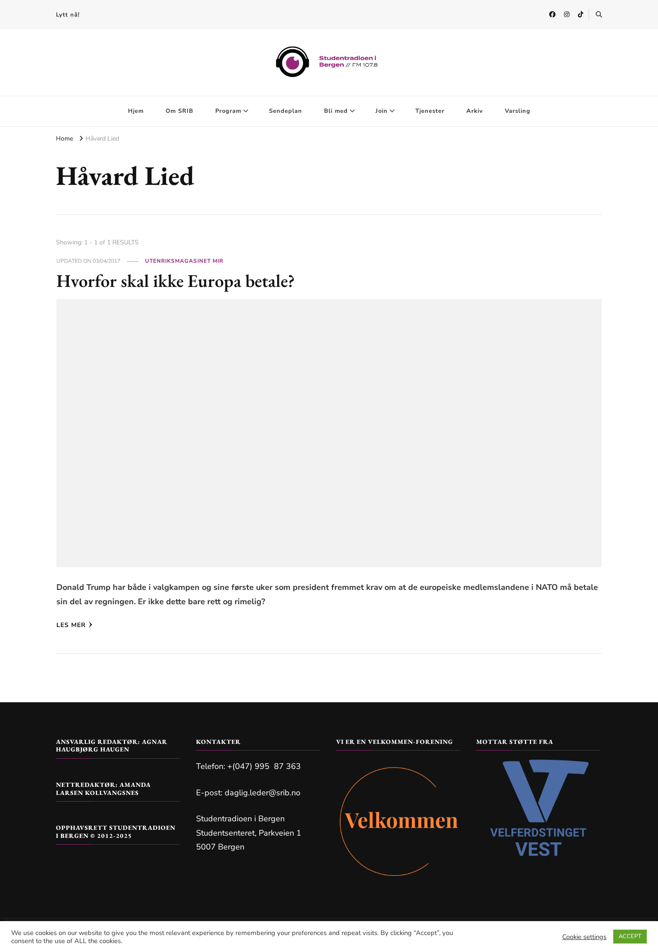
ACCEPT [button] (630, 936)
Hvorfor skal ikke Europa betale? (175, 280)
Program (228, 111)
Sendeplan (285, 111)
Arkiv (474, 111)
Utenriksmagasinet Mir (184, 261)
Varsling (517, 111)
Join (382, 111)
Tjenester (429, 111)
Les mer (71, 625)
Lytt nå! (68, 15)
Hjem (136, 111)
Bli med (336, 111)
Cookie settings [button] (584, 937)
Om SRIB (179, 111)
